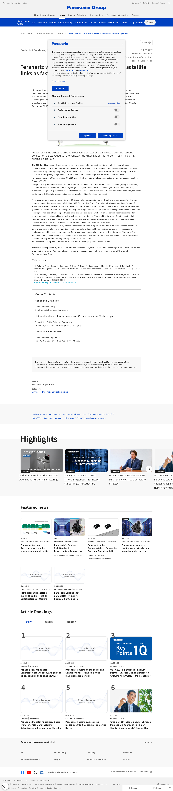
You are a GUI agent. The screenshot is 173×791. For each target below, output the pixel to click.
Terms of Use (26, 784)
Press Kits (127, 22)
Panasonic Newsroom (38, 742)
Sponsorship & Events (85, 22)
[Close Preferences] (5, 786)
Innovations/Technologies (55, 391)
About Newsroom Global (122, 771)
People (52, 22)
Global (23, 22)
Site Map (15, 784)
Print (144, 42)
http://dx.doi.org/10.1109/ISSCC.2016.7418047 (55, 283)
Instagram (43, 780)
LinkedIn (33, 780)
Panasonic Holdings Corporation (15, 3)
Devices (60, 33)
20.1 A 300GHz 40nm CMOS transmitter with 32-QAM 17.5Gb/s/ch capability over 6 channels (69, 418)
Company (42, 22)
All (33, 22)
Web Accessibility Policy (66, 784)
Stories (139, 22)
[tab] (49, 621)
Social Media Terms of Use (44, 784)
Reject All (88, 135)
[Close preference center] (122, 44)
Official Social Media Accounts (61, 772)
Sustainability (65, 22)
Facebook (6, 780)
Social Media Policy (85, 784)
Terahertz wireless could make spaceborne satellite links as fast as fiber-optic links (98, 33)
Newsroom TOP (26, 33)
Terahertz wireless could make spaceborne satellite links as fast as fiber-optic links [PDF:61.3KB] (72, 414)
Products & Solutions (109, 22)
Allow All (60, 88)
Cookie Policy (115, 784)
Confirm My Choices (110, 135)
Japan (146, 742)
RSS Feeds (144, 771)
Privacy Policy (101, 784)
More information (59, 80)
